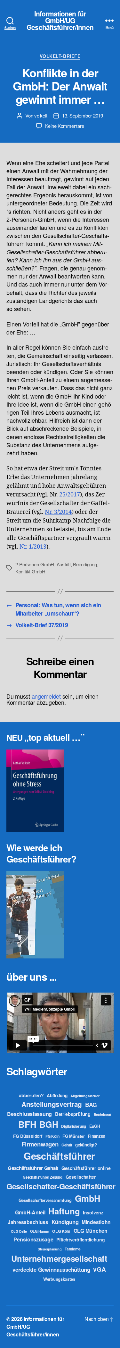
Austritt (64, 564)
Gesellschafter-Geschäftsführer (61, 1186)
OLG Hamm (39, 1231)
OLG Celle (19, 1231)
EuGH (94, 1126)
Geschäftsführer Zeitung (42, 1177)
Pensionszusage (33, 1239)
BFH (27, 1124)
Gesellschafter (81, 1177)
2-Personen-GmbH (34, 564)
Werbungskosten (59, 1279)
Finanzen (96, 1136)
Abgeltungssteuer (85, 1095)
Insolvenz (93, 1212)
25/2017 (69, 494)
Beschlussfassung (29, 1113)
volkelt (40, 115)
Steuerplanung (50, 1249)
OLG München (91, 1230)
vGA (99, 1269)
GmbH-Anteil (30, 1212)
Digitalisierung (73, 1126)
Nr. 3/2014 (58, 512)
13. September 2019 (82, 115)
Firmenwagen (39, 1144)
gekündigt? (86, 1145)
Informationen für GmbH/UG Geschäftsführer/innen (60, 20)
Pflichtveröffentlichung (80, 1239)
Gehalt (66, 1144)
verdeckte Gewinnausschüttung (51, 1269)
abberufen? (31, 1095)
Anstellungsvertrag (51, 1104)
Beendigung (85, 564)
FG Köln (52, 1136)
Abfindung (57, 1095)
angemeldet (46, 696)
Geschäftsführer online (86, 1168)
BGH (48, 1124)
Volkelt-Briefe (60, 56)
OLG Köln (61, 1231)
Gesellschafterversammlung (45, 1200)
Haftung (64, 1211)
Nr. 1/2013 (33, 547)
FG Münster (73, 1136)
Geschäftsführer (59, 1156)
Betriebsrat (102, 1114)
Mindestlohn (96, 1222)
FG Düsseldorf (28, 1136)
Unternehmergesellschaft (59, 1258)
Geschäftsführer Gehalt (33, 1168)
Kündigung (65, 1222)
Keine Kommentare (64, 125)
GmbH (87, 1198)
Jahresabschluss (28, 1222)
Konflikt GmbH (30, 571)
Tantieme (73, 1249)
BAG (91, 1104)
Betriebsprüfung (73, 1113)
